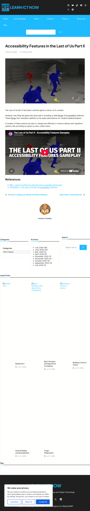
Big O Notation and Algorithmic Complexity (50, 363)
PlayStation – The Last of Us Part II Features (33, 187)
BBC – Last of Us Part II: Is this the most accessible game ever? (36, 185)
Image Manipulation (49, 452)
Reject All (28, 502)
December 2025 (42, 256)
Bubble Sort (19, 364)
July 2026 (39, 247)
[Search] (60, 32)
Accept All (43, 502)
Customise (14, 502)
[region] (28, 495)
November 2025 (42, 258)
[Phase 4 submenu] (56, 18)
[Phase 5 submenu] (70, 18)
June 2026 (39, 250)
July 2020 (39, 265)
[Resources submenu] (87, 18)
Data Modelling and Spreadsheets (22, 452)
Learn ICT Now (24, 7)
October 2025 (41, 261)
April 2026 (39, 254)
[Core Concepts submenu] (28, 18)
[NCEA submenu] (41, 18)
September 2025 (42, 263)
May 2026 (39, 252)
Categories (7, 248)
